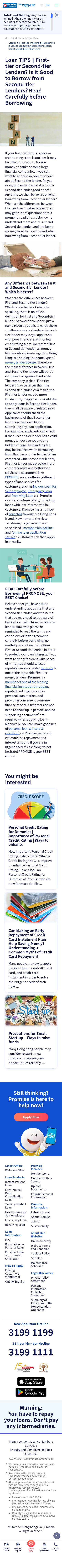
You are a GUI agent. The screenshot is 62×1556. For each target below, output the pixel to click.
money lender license (20, 362)
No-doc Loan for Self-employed (15, 1214)
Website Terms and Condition (40, 1247)
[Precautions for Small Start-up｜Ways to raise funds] (31, 1032)
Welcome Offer (14, 1170)
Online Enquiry (14, 1281)
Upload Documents (38, 1187)
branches (15, 514)
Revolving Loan (22, 495)
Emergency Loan (40, 491)
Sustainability (40, 1226)
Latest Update (40, 1212)
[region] (28, 22)
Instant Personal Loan (15, 1183)
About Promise (40, 1216)
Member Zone (40, 1173)
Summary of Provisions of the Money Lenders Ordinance (41, 1304)
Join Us (36, 1221)
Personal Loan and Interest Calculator (14, 1255)
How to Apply (14, 1265)
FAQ (7, 1239)
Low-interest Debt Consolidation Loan (14, 1194)
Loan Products (15, 1177)
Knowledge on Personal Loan (25, 37)
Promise (47, 668)
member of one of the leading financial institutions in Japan (26, 684)
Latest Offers (14, 1165)
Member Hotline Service (41, 1179)
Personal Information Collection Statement (38, 1290)
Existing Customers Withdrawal (12, 1273)
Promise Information (39, 1206)
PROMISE (11, 477)
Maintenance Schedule (39, 1264)
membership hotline (38, 527)
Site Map (36, 1258)
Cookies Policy (40, 1253)
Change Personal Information (42, 1195)
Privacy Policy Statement (40, 1279)
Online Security (41, 1241)
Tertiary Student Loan (15, 1206)
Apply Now (31, 1117)
